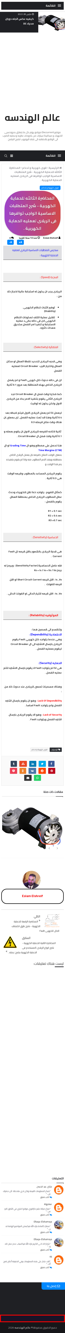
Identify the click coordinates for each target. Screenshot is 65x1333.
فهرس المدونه (32, 1161)
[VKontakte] (32, 771)
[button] (53, 6)
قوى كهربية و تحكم (50, 188)
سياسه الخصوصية (15, 1161)
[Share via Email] (28, 778)
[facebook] (51, 764)
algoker (48, 1204)
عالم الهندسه (32, 117)
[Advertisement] (32, 70)
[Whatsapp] (37, 778)
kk (51, 1256)
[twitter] (42, 764)
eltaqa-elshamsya (43, 1221)
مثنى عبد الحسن (44, 1186)
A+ (20, 242)
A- (10, 242)
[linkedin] (32, 764)
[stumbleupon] (23, 764)
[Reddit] (42, 771)
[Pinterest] (51, 771)
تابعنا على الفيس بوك (51, 1161)
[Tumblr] (14, 764)
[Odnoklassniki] (23, 771)
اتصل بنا (34, 1167)
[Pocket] (13, 771)
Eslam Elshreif (50, 238)
